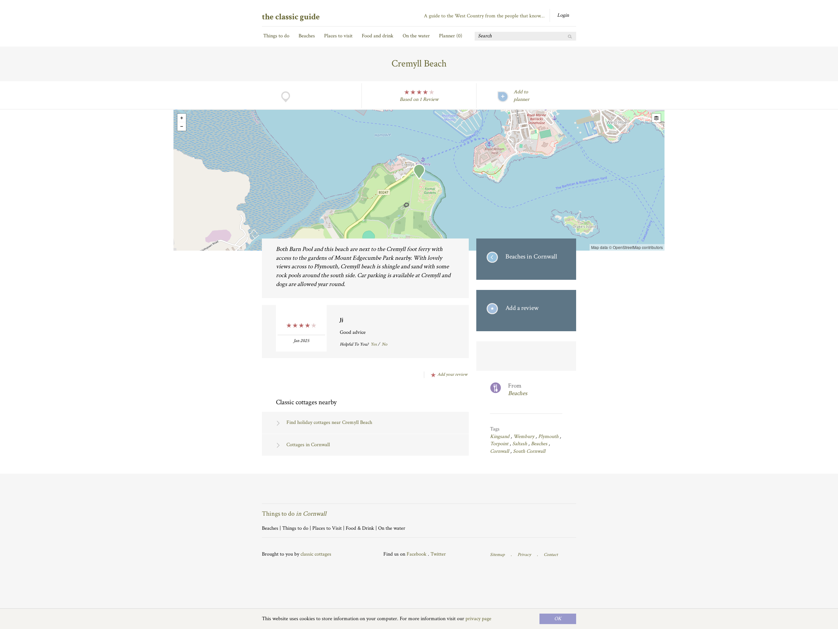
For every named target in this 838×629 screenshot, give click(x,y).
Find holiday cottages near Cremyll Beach (329, 422)
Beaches (307, 35)
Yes (374, 344)
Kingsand (500, 436)
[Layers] (656, 118)
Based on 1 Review (419, 99)
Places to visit (338, 35)
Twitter (438, 554)
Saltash (520, 443)
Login (563, 15)
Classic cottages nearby (306, 402)
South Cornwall (529, 451)
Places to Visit (327, 528)
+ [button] (181, 118)
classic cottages (316, 554)
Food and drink (377, 35)
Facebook (417, 554)
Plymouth (549, 436)
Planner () (450, 35)
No (384, 344)
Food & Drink (360, 528)
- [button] (181, 126)
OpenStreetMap (627, 247)
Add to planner (521, 95)
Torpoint (500, 443)
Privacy (524, 555)
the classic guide (291, 16)
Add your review (452, 374)
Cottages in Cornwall (308, 444)
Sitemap (497, 555)
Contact (551, 555)
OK (557, 618)
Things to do (276, 35)
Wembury (524, 436)
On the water (416, 35)
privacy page (478, 618)
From (517, 389)
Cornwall (500, 451)
